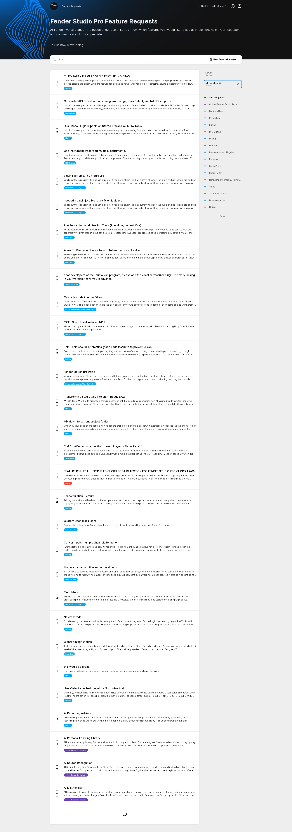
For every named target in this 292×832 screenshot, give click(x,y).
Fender (223, 216)
